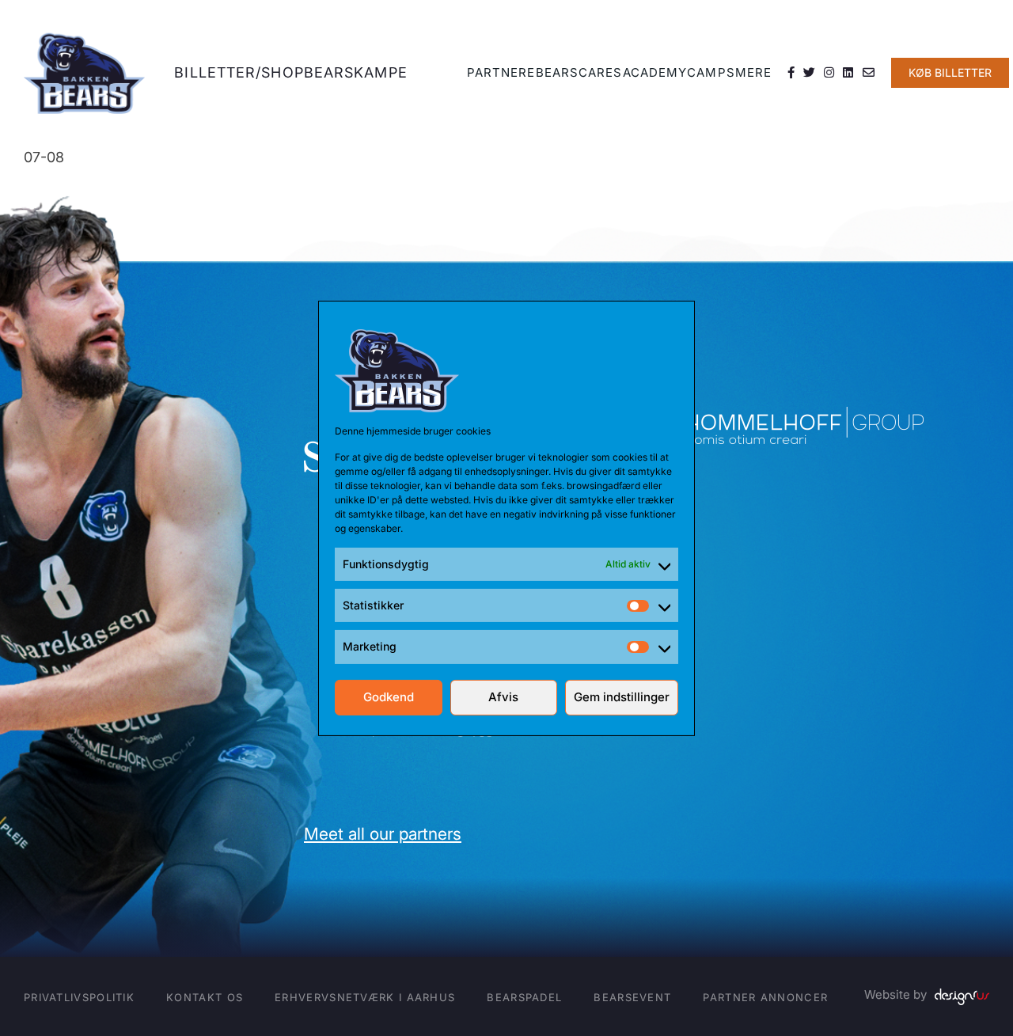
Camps (711, 72)
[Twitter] (809, 72)
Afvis (503, 696)
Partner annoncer (765, 997)
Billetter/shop (238, 72)
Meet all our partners (382, 834)
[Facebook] (791, 72)
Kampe (381, 72)
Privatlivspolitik (79, 997)
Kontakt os (204, 997)
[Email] (869, 72)
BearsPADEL (524, 997)
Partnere (501, 72)
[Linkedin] (848, 72)
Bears (329, 72)
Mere (753, 72)
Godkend (388, 696)
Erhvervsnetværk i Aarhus (365, 997)
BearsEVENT (632, 997)
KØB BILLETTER (950, 72)
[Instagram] (829, 72)
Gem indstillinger (622, 696)
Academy (655, 72)
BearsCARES (579, 72)
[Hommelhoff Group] (805, 417)
